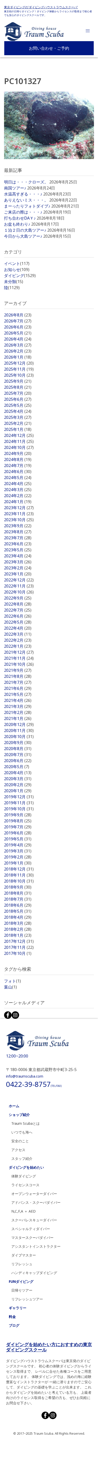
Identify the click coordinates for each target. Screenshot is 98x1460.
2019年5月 (17, 839)
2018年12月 (19, 869)
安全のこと (20, 1141)
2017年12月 (19, 941)
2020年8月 (17, 748)
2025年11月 (19, 369)
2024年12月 (19, 435)
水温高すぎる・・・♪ (23, 194)
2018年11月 (19, 875)
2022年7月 (17, 610)
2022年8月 (17, 604)
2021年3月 (17, 706)
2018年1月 (17, 935)
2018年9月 (17, 887)
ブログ (14, 1325)
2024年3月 (17, 489)
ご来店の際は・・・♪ (23, 212)
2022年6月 (17, 616)
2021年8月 (17, 676)
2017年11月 (19, 947)
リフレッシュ (21, 1264)
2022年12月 (19, 580)
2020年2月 (17, 784)
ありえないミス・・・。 (26, 200)
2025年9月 (17, 381)
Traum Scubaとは (25, 1123)
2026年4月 (17, 339)
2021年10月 (19, 664)
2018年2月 (17, 929)
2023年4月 (17, 556)
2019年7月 (17, 827)
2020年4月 (17, 772)
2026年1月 (17, 357)
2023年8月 (17, 532)
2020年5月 (16, 766)
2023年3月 (17, 562)
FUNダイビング (21, 1281)
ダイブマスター (23, 1255)
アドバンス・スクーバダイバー (36, 1202)
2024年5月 (17, 477)
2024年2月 (17, 495)
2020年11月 (19, 730)
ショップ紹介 (19, 1114)
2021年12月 (19, 652)
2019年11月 (19, 803)
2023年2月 (17, 568)
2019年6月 (17, 833)
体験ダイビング (23, 1176)
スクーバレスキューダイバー (34, 1220)
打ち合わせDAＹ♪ (20, 218)
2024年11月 (19, 441)
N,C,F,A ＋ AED (23, 1211)
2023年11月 (19, 513)
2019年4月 (17, 845)
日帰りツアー (21, 1290)
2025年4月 (17, 411)
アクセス (18, 1149)
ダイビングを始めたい (26, 1167)
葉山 (10, 987)
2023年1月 (17, 574)
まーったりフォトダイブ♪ (27, 206)
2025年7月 (17, 393)
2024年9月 (17, 453)
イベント (16, 263)
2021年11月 (19, 658)
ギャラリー (17, 1307)
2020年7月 (17, 754)
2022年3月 (17, 634)
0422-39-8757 (34, 1084)
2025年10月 (19, 375)
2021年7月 (17, 682)
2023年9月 (17, 525)
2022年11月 (19, 586)
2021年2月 (17, 712)
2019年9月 (17, 815)
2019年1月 (17, 863)
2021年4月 (17, 700)
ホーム (14, 1105)
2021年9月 (17, 670)
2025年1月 (17, 429)
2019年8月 (17, 821)
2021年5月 (17, 694)
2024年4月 (17, 483)
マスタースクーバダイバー (32, 1237)
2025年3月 (17, 417)
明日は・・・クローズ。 (26, 182)
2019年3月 (17, 851)
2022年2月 (17, 640)
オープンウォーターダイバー (34, 1193)
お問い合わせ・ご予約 (49, 48)
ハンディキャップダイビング (34, 1272)
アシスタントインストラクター (36, 1246)
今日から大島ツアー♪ (23, 236)
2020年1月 (17, 790)
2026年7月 (17, 321)
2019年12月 (19, 797)
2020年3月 (17, 778)
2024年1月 (17, 501)
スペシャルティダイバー (30, 1228)
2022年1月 (17, 646)
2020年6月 (17, 760)
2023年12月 (19, 507)
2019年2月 (17, 857)
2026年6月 (17, 327)
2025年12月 (19, 363)
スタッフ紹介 (21, 1158)
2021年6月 (17, 688)
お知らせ (16, 269)
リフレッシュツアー (27, 1299)
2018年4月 (17, 917)
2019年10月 (19, 809)
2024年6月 (17, 471)
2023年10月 (19, 519)
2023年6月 (17, 544)
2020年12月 (19, 724)
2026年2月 (17, 351)
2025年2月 (17, 423)
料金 (12, 1316)
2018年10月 (19, 881)
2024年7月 (17, 465)
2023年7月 (17, 538)
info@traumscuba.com (24, 1076)
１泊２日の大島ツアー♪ (25, 230)
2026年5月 (17, 333)
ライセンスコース (25, 1184)
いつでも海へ (21, 1132)
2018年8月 (17, 893)
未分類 (13, 281)
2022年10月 (19, 592)
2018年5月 (17, 911)
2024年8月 (17, 459)
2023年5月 (17, 550)
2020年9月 (17, 742)
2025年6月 (17, 399)
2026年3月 (17, 345)
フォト (12, 981)
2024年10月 (19, 447)
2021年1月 (17, 718)
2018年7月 (17, 899)
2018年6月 (17, 905)
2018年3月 (17, 923)
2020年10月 (19, 736)
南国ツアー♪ (15, 188)
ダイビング (20, 275)
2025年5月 (17, 405)
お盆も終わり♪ (17, 224)
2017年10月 (17, 953)
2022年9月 (17, 598)
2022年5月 (17, 622)
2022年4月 (17, 628)
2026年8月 (17, 315)
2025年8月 (17, 387)
